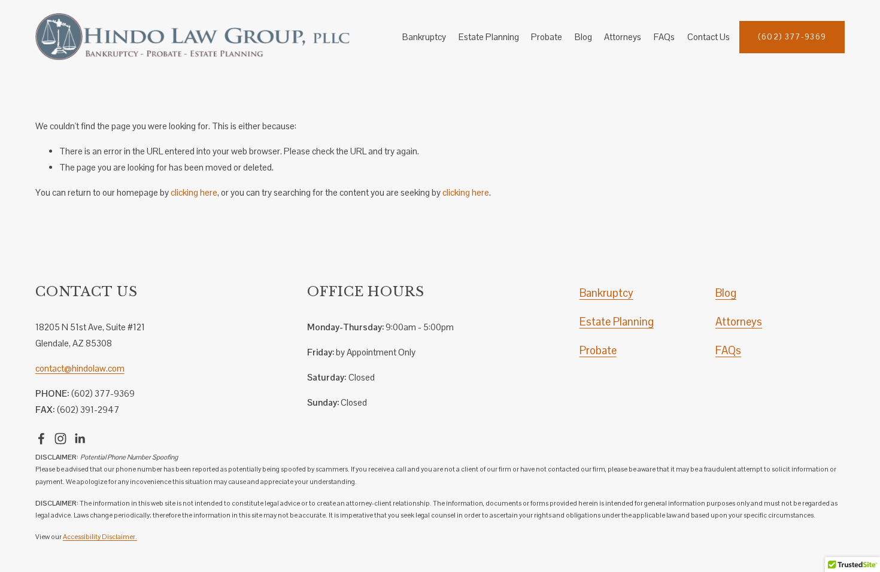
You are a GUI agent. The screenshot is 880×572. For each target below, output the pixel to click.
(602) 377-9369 (792, 37)
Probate (546, 36)
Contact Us (708, 36)
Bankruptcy (424, 36)
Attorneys (622, 36)
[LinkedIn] (80, 439)
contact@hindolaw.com (80, 368)
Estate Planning (489, 36)
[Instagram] (60, 439)
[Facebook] (41, 439)
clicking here (194, 192)
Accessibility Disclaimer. (100, 537)
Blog (583, 36)
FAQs (664, 36)
